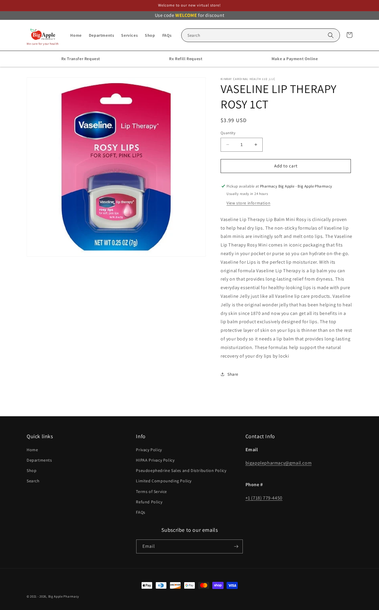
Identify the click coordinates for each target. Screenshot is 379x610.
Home (32, 449)
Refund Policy (149, 502)
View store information (248, 203)
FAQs (140, 512)
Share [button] (232, 374)
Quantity (228, 132)
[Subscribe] (236, 546)
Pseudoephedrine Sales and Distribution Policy (181, 470)
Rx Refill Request (185, 58)
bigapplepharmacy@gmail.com (278, 463)
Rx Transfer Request (80, 58)
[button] (260, 35)
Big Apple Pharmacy (63, 596)
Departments (39, 460)
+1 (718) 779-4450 (263, 498)
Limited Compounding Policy (164, 480)
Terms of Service (151, 491)
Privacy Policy (149, 449)
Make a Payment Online (295, 58)
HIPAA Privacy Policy (155, 460)
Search (33, 480)
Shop (31, 470)
